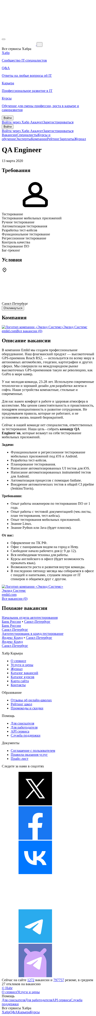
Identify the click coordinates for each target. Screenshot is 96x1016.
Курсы (35, 1012)
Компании (39, 139)
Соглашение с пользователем (33, 750)
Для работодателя (24, 727)
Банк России (11, 621)
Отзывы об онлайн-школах (31, 700)
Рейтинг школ (21, 704)
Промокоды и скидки (27, 708)
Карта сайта (20, 681)
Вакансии (9, 135)
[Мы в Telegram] (35, 941)
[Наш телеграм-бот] (35, 976)
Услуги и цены (22, 665)
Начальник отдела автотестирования (30, 617)
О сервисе (18, 661)
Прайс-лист (19, 758)
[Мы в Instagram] (35, 907)
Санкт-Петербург (37, 621)
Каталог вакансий (24, 673)
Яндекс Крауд (12, 638)
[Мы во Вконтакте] (35, 873)
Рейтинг (53, 139)
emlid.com (9, 331)
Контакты (18, 685)
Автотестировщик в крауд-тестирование (32, 634)
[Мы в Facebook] (35, 838)
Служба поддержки (25, 735)
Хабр (6, 1012)
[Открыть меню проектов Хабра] (3, 39)
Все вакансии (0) (29, 331)
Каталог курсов (22, 677)
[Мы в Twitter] (35, 804)
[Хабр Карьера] (19, 44)
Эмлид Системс (75, 327)
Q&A (14, 1012)
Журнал (80, 139)
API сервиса (20, 731)
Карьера (24, 1012)
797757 (58, 980)
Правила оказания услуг (29, 754)
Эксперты (23, 139)
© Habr (7, 988)
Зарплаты (67, 139)
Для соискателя (22, 723)
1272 (30, 980)
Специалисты (27, 135)
